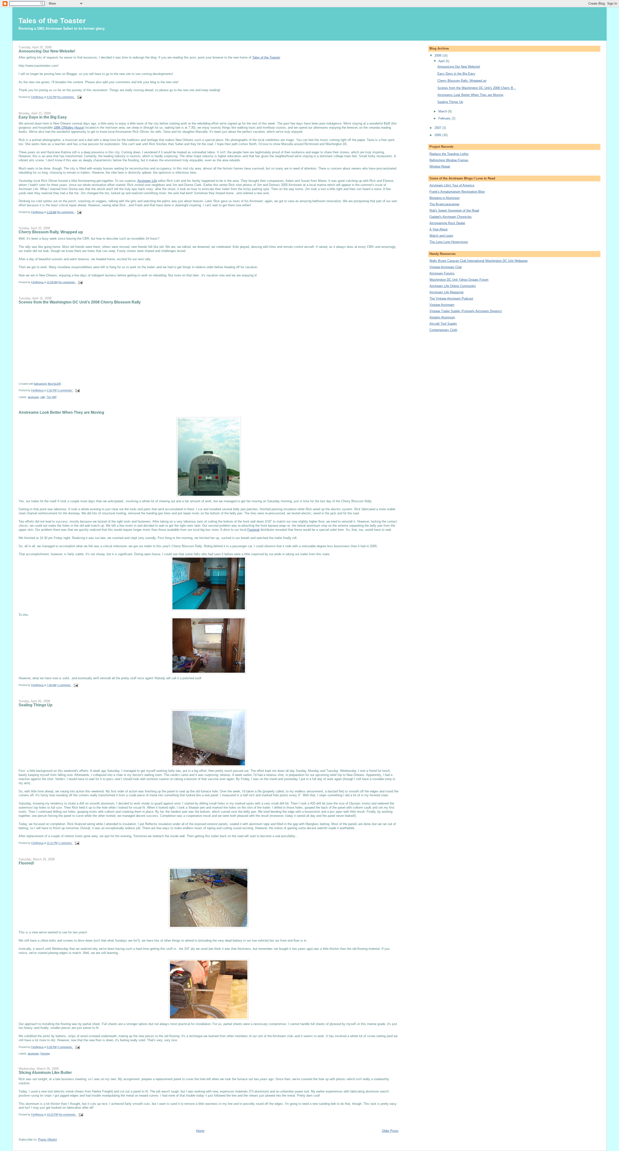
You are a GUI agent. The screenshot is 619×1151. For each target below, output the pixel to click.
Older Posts (390, 1131)
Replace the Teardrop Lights (449, 154)
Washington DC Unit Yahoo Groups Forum (458, 279)
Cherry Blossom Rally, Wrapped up (51, 232)
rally (42, 397)
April (442, 61)
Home (200, 1131)
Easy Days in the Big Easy (43, 117)
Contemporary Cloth (443, 330)
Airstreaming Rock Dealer (447, 223)
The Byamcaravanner (444, 204)
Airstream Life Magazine (446, 292)
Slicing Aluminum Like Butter (45, 1072)
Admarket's (40, 383)
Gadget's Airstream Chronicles (450, 217)
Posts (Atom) (47, 1139)
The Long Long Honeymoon (448, 242)
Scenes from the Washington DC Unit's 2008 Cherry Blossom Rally (80, 302)
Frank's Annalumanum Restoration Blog (457, 191)
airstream (33, 397)
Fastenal (253, 529)
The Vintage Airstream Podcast (451, 298)
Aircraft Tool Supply (443, 323)
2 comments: (65, 390)
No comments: (66, 97)
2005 (438, 135)
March (443, 111)
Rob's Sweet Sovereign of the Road (454, 210)
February (445, 118)
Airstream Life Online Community (452, 286)
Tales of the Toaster (266, 57)
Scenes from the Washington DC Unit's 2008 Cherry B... (476, 88)
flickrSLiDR (54, 383)
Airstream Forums (442, 273)
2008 (438, 55)
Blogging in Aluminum (444, 198)
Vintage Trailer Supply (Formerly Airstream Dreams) (465, 311)
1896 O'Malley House (68, 127)
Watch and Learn (441, 235)
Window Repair (439, 166)
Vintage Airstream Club (445, 267)
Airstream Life (147, 181)
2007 (438, 128)
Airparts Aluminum (442, 317)
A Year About (438, 229)
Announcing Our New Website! (47, 51)
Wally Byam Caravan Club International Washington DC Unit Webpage (478, 261)
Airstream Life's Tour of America (451, 185)
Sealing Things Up (35, 705)
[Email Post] (79, 97)
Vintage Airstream (441, 305)
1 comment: (64, 685)
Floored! (26, 863)
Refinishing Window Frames (448, 160)
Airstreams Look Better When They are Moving (61, 412)
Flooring (45, 1053)
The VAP (51, 397)
